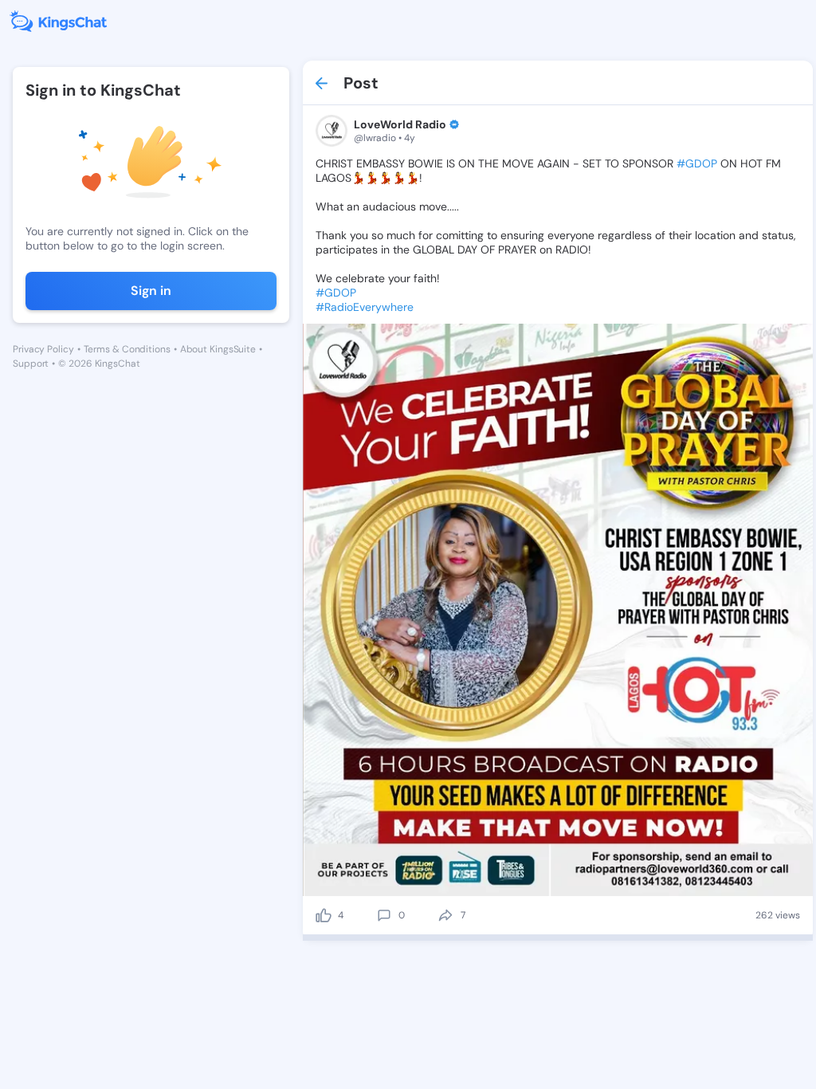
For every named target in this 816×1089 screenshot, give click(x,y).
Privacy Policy (43, 349)
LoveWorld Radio (400, 124)
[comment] (384, 915)
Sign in (151, 290)
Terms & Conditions (127, 349)
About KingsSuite (218, 349)
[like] (324, 915)
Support (31, 363)
